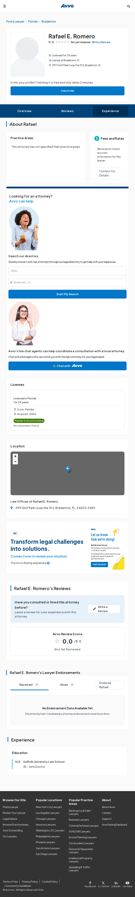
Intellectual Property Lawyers (80, 860)
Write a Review (101, 42)
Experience (110, 111)
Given (66, 684)
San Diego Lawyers (46, 853)
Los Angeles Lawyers (47, 812)
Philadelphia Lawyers (48, 836)
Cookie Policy (50, 881)
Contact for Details (107, 173)
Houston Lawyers (46, 824)
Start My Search (67, 294)
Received (29, 684)
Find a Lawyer (10, 807)
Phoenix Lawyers (45, 842)
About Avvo (108, 807)
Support (107, 818)
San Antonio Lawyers (48, 848)
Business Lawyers (79, 819)
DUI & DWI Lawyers (79, 831)
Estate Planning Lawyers (83, 837)
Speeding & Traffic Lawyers (79, 869)
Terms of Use (10, 881)
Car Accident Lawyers (81, 843)
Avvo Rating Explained (114, 824)
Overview (24, 111)
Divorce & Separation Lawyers (81, 850)
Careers (106, 812)
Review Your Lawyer (14, 812)
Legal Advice (10, 818)
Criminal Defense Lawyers (84, 825)
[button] (67, 469)
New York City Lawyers (49, 807)
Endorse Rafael (105, 685)
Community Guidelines (18, 885)
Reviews (67, 111)
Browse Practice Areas (15, 824)
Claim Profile (67, 91)
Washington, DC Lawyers (50, 830)
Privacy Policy (30, 881)
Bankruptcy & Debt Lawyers (80, 812)
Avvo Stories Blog (13, 830)
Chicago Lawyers (46, 818)
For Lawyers (10, 836)
